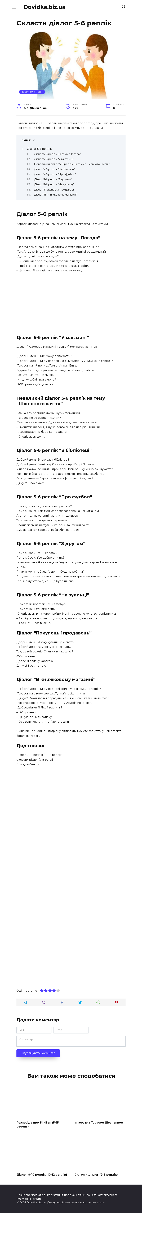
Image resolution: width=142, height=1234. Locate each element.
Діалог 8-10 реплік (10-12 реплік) (39, 755)
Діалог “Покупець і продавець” (55, 189)
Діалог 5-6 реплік (39, 148)
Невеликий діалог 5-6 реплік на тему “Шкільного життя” (72, 164)
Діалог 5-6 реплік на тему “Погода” (57, 154)
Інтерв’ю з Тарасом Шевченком (98, 1122)
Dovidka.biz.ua (44, 7)
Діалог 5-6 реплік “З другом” (53, 179)
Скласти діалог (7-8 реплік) (36, 759)
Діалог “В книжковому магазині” (55, 194)
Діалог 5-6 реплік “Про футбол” (55, 174)
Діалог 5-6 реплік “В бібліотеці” (54, 169)
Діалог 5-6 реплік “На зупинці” (54, 184)
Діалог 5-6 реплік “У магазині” (54, 159)
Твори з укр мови (32, 92)
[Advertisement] (71, 302)
